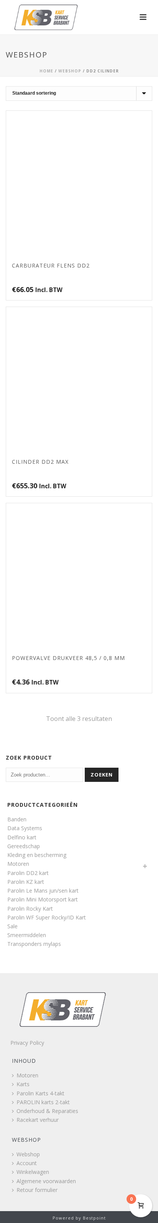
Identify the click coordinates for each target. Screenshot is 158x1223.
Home (46, 71)
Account (26, 1163)
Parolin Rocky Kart (30, 908)
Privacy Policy (27, 1042)
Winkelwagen (32, 1171)
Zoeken (102, 774)
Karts (23, 1084)
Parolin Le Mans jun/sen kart (43, 890)
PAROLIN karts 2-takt (43, 1102)
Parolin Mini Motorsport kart (42, 899)
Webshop (69, 71)
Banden (16, 819)
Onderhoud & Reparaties (47, 1111)
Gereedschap (23, 846)
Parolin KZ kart (25, 881)
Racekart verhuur (37, 1119)
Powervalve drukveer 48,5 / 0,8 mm (68, 658)
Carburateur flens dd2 (51, 265)
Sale (12, 926)
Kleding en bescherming (36, 855)
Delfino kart (21, 837)
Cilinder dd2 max (40, 461)
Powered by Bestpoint (79, 1218)
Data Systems (24, 828)
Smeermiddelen (26, 935)
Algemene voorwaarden (46, 1181)
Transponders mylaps (34, 943)
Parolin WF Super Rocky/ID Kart (46, 917)
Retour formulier (37, 1189)
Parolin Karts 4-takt (40, 1093)
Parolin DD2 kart (28, 873)
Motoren (18, 863)
